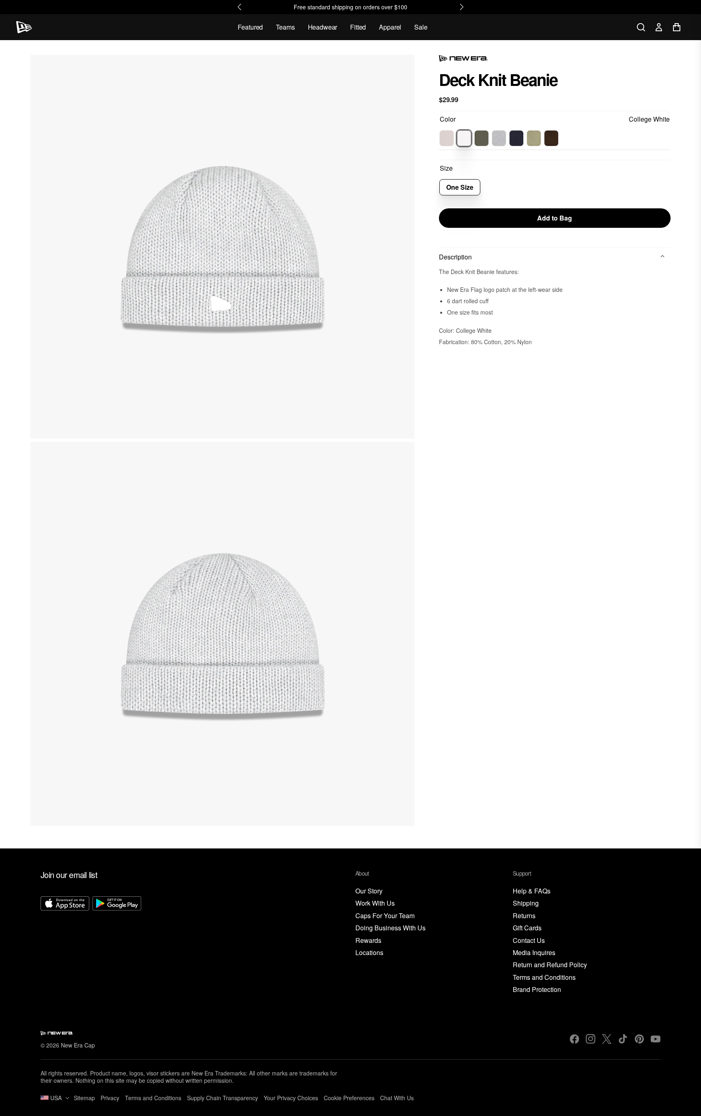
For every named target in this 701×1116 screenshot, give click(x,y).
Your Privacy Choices (291, 1097)
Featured (250, 27)
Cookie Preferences (349, 1097)
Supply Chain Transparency (222, 1097)
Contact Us (529, 940)
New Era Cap (78, 1045)
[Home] (24, 27)
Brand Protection (537, 989)
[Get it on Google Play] (116, 945)
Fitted (358, 27)
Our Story (369, 891)
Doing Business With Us (390, 928)
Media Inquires (534, 953)
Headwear (323, 27)
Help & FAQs (531, 891)
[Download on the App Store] (65, 945)
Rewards (368, 940)
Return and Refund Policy (550, 965)
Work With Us (375, 903)
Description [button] (455, 256)
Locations (369, 953)
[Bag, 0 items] (677, 27)
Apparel (390, 27)
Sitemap (84, 1097)
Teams (285, 27)
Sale (420, 27)
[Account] (659, 27)
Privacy (110, 1097)
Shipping (526, 903)
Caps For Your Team (385, 916)
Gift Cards (527, 928)
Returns (524, 916)
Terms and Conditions (544, 977)
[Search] (641, 27)
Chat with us (397, 1097)
